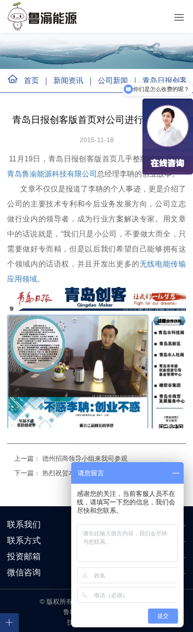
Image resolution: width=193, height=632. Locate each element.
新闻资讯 (68, 80)
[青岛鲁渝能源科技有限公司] (44, 16)
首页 (31, 80)
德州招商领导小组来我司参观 (84, 458)
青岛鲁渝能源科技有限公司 (52, 174)
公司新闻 (113, 80)
